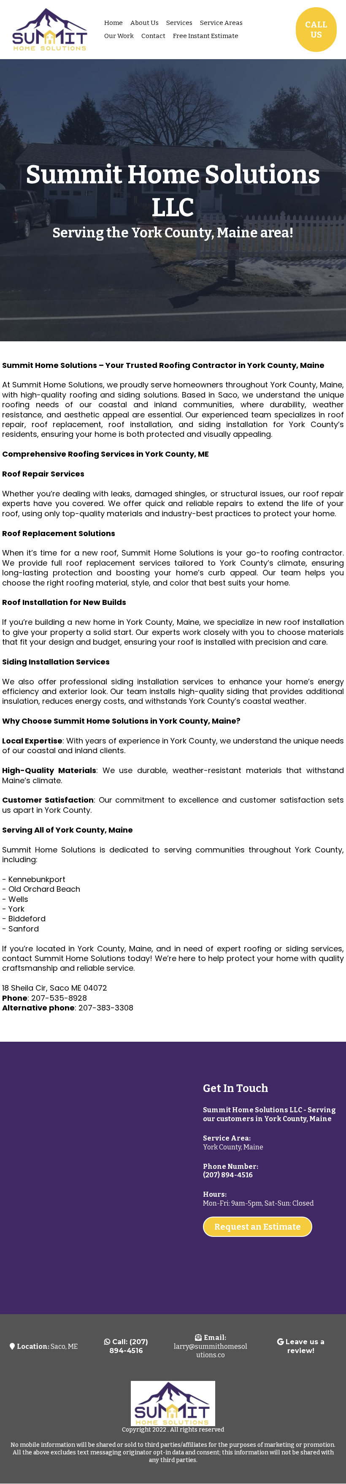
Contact (153, 36)
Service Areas (221, 23)
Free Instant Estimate (205, 36)
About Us (144, 23)
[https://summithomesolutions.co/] (50, 29)
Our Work (119, 36)
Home (113, 23)
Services (179, 23)
